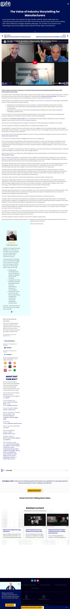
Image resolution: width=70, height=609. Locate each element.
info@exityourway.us (12, 405)
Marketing (48, 90)
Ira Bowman (6, 447)
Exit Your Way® (7, 414)
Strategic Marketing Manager (48, 96)
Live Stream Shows (29, 90)
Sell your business (45, 585)
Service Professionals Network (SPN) (10, 448)
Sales (15, 92)
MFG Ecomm (55, 90)
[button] (68, 4)
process (8, 396)
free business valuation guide (17, 118)
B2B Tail (18, 450)
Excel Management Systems (9, 456)
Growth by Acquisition (60, 585)
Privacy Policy (35, 588)
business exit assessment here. (10, 136)
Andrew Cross (11, 410)
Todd (4, 248)
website (7, 398)
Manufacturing (40, 90)
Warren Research (8, 454)
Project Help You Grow (9, 459)
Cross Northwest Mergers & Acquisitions (9, 415)
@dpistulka (10, 423)
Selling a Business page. (8, 155)
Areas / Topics (6, 90)
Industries (21, 90)
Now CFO (9, 455)
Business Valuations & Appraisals (27, 585)
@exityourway (18, 423)
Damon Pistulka (15, 445)
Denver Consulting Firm (9, 452)
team (16, 396)
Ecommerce (13, 90)
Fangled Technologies (9, 450)
